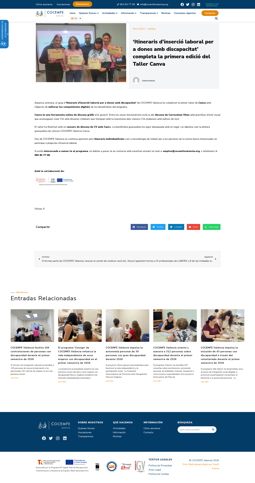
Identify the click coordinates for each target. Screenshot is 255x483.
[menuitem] (73, 13)
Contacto (148, 432)
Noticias (166, 13)
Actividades (119, 428)
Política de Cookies (158, 474)
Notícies (152, 28)
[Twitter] (187, 4)
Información (119, 432)
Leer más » (15, 378)
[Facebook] (182, 4)
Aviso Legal (154, 469)
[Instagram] (193, 4)
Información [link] (127, 13)
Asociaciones (63, 4)
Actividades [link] (108, 13)
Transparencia (85, 436)
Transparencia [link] (148, 13)
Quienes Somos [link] (88, 13)
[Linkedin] (198, 4)
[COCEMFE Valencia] (49, 13)
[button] (209, 13)
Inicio (72, 13)
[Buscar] (213, 429)
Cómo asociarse (44, 4)
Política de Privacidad (160, 465)
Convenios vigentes (185, 13)
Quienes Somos (86, 428)
